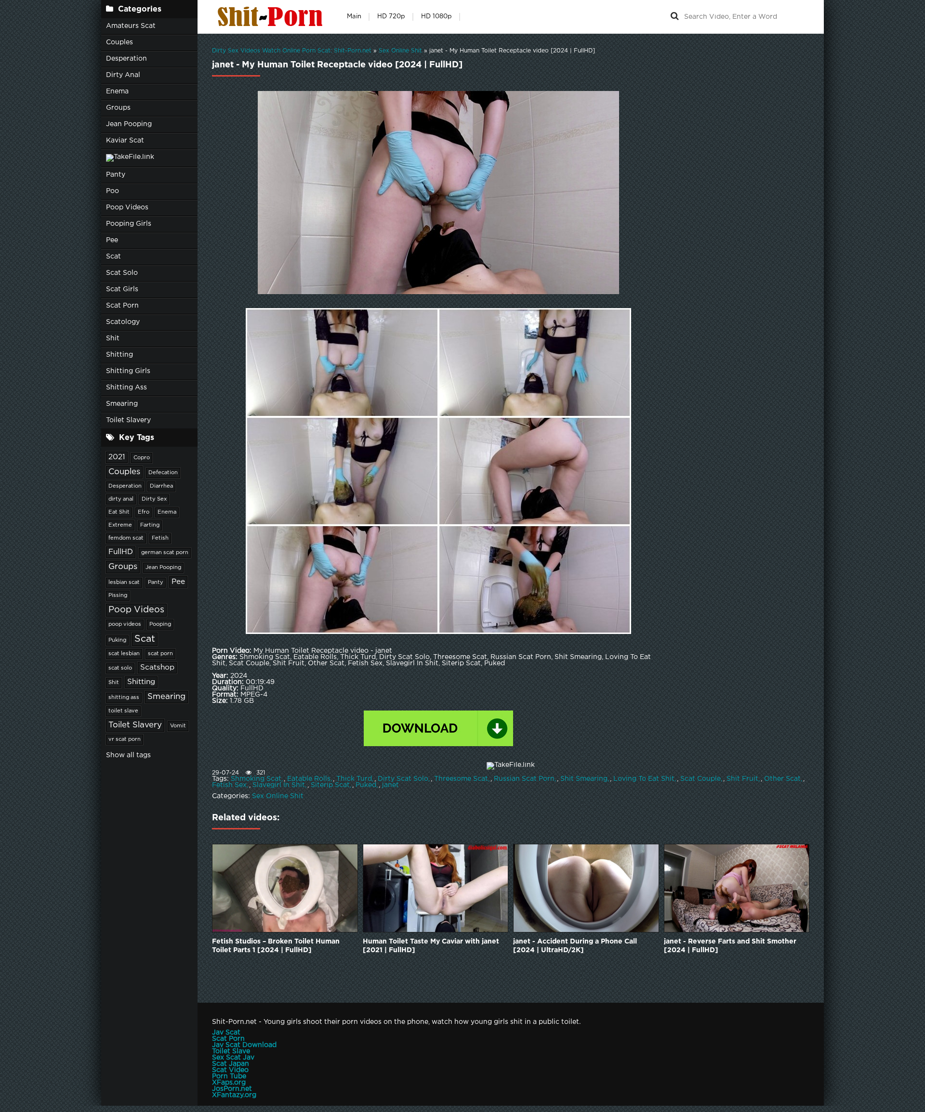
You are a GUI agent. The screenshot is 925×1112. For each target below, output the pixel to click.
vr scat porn (124, 739)
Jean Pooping (129, 124)
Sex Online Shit (278, 796)
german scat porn (164, 552)
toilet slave (123, 711)
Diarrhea (161, 486)
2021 (116, 457)
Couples (119, 42)
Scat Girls (122, 289)
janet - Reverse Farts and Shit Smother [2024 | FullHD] (730, 946)
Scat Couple (700, 779)
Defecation (163, 472)
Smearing (122, 404)
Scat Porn (122, 306)
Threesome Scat (461, 779)
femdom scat (126, 538)
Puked (366, 785)
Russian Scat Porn (524, 779)
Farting (149, 525)
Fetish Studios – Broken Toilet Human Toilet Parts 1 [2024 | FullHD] (276, 946)
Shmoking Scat (256, 779)
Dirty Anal (123, 75)
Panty (115, 175)
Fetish (160, 538)
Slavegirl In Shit (278, 785)
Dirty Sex (154, 499)
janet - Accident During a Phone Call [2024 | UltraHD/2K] (575, 946)
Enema (117, 91)
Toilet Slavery (128, 420)
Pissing (117, 595)
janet (390, 785)
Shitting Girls (128, 371)
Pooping (160, 624)
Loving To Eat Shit (643, 779)
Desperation (126, 59)
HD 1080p (436, 16)
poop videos (124, 624)
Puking (117, 640)
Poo (112, 191)
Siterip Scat (330, 785)
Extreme (120, 525)
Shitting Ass (126, 387)
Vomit (178, 726)
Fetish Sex (229, 785)
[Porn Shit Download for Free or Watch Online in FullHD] (272, 17)
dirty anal (120, 499)
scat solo (120, 668)
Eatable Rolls (308, 779)
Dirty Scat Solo (403, 779)
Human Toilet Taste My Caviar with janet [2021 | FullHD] (431, 946)
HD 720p (391, 16)
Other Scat (782, 779)
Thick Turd (354, 779)
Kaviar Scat (125, 140)
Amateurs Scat (131, 26)
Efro (143, 512)
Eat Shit (119, 512)
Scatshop (157, 667)
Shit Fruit (742, 779)
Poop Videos (127, 207)
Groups (118, 108)
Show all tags (128, 755)
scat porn (160, 653)
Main (354, 16)
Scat (113, 256)
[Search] (674, 16)
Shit (112, 338)
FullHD (120, 552)
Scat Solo (122, 273)
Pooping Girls (128, 224)
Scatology (123, 322)
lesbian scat (124, 582)
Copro (141, 457)
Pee (112, 240)
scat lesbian (124, 653)
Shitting (119, 355)
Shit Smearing (584, 779)
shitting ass (123, 697)
